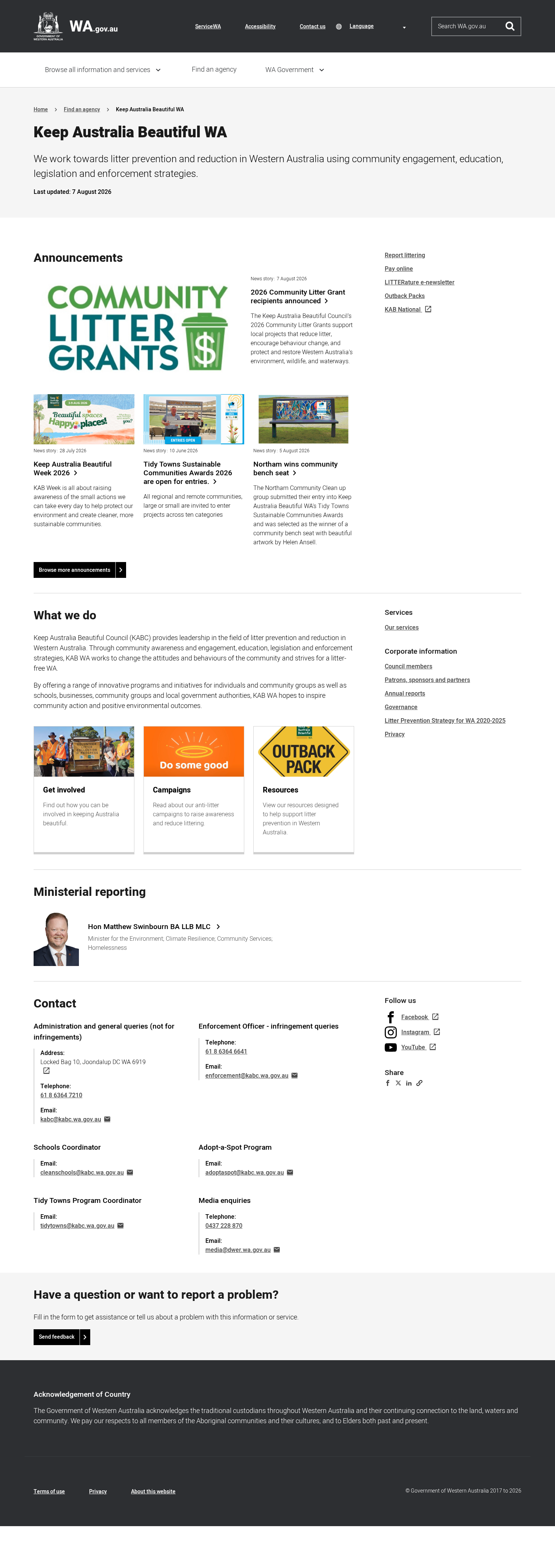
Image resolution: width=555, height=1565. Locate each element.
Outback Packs (405, 296)
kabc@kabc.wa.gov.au (70, 1119)
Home (41, 110)
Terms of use (49, 1492)
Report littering (405, 255)
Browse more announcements (74, 570)
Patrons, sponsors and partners (427, 680)
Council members (408, 666)
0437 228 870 (223, 1225)
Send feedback (56, 1337)
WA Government (289, 70)
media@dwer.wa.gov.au (238, 1250)
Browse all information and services (97, 70)
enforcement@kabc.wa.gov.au (246, 1075)
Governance (401, 707)
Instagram (415, 1032)
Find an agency (214, 70)
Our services (402, 627)
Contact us (312, 27)
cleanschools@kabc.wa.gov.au (82, 1172)
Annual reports (405, 693)
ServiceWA (208, 27)
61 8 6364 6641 (226, 1051)
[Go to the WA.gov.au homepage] (75, 26)
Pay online (399, 268)
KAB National (403, 309)
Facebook (414, 1017)
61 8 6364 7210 (61, 1095)
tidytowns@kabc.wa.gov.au (77, 1225)
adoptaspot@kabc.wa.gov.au (244, 1172)
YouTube (413, 1047)
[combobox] (379, 26)
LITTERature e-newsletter (420, 282)
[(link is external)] (44, 1071)
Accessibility (260, 27)
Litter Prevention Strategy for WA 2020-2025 (445, 720)
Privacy (395, 734)
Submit (510, 26)
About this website (153, 1492)
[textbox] (379, 26)
